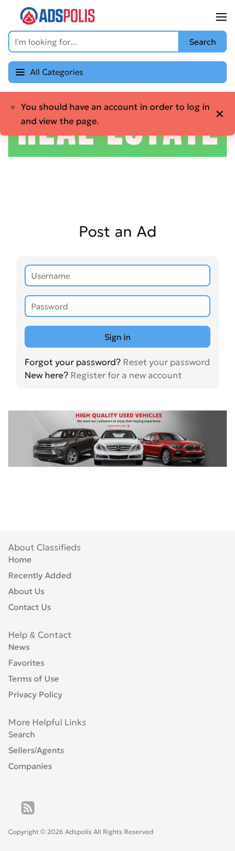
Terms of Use (33, 678)
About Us (26, 591)
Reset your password (166, 361)
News (19, 647)
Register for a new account (126, 374)
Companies (30, 766)
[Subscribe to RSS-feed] (27, 807)
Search (21, 734)
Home (20, 559)
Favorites (26, 663)
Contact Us (29, 607)
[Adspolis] (57, 21)
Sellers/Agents (36, 750)
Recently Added (40, 575)
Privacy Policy (35, 694)
